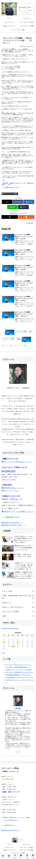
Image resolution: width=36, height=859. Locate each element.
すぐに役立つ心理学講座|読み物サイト (17, 667)
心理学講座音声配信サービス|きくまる (17, 675)
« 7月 (3, 653)
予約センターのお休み (9, 479)
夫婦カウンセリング (9, 850)
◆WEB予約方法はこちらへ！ (13, 488)
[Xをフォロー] (10, 217)
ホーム (9, 844)
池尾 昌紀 (18, 708)
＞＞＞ (11, 517)
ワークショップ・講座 (18, 853)
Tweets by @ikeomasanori (10, 628)
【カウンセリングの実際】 (11, 193)
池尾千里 (13, 499)
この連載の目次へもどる (11, 187)
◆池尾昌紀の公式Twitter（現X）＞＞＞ (14, 525)
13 (18, 642)
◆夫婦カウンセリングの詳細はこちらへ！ (18, 511)
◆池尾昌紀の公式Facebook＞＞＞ (13, 522)
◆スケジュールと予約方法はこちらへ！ (17, 462)
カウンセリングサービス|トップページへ (18, 664)
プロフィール (27, 844)
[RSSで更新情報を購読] (26, 217)
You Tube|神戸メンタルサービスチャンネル (19, 677)
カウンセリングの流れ (26, 847)
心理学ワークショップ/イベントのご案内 (18, 670)
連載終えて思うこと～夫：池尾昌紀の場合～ (18, 183)
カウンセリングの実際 (26, 850)
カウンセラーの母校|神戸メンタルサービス (19, 672)
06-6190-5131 (9, 471)
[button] (23, 207)
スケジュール (9, 847)
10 (4, 642)
